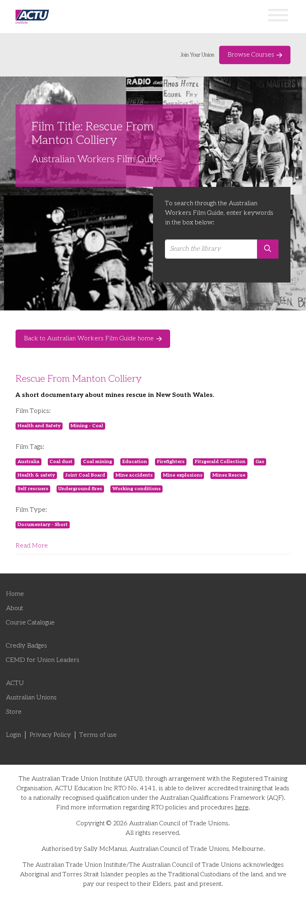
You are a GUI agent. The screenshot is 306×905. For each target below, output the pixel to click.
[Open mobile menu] (278, 16)
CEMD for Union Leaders (42, 660)
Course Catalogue (30, 622)
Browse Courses (251, 55)
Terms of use (98, 735)
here (242, 807)
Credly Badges (26, 646)
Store (14, 712)
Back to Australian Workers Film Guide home (89, 338)
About (14, 608)
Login (13, 735)
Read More (32, 546)
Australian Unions (31, 697)
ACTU (15, 683)
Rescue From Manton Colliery (79, 379)
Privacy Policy (50, 735)
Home (15, 594)
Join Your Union (197, 55)
